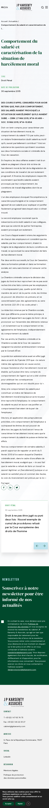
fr (2, 7)
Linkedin (7, 757)
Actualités (13, 21)
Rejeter (20, 804)
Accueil (4, 21)
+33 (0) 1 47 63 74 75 (14, 717)
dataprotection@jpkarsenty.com (22, 669)
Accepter (8, 804)
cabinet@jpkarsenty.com (14, 726)
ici (13, 799)
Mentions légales (11, 770)
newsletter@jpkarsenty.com (20, 652)
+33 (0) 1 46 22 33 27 (16, 722)
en (6, 7)
